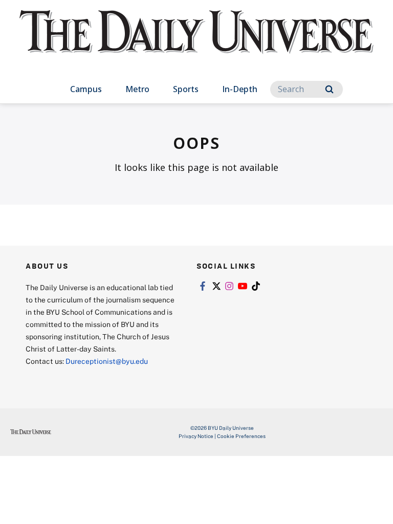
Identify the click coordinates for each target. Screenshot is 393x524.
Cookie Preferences (241, 436)
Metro (137, 89)
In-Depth (239, 89)
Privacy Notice (196, 436)
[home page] (196, 41)
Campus (86, 89)
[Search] (329, 89)
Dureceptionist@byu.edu (107, 361)
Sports (186, 89)
